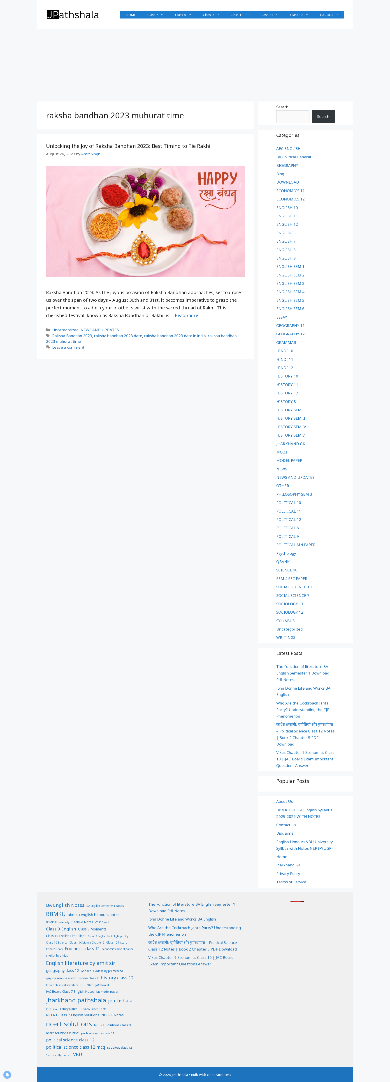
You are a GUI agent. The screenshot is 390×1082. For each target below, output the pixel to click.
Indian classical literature (62, 985)
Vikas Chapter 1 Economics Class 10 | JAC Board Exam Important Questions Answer (305, 759)
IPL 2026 (86, 985)
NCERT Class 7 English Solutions (72, 1015)
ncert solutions (69, 1023)
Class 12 (296, 14)
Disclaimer (285, 833)
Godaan (86, 971)
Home (281, 856)
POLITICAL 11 (288, 511)
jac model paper (107, 992)
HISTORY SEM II (290, 418)
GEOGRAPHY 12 (290, 333)
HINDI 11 (284, 359)
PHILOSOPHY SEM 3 (294, 494)
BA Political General (293, 156)
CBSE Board (102, 922)
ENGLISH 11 (287, 216)
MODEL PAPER (289, 460)
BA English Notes (65, 905)
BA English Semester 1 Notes (105, 906)
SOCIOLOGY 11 (289, 603)
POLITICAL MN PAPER (296, 544)
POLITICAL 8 (287, 527)
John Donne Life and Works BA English (182, 919)
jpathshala (120, 1000)
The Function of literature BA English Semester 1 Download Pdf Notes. (302, 673)
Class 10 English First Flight (66, 936)
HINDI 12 (284, 367)
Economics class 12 (82, 948)
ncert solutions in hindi (62, 1033)
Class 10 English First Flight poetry (108, 936)
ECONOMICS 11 (290, 190)
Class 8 (180, 14)
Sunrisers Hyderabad (58, 1055)
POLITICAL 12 (288, 519)
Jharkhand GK (288, 865)
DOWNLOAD (287, 182)
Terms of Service (291, 881)
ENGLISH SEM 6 (290, 308)
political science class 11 (97, 1033)
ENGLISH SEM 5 (290, 300)
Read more (186, 315)
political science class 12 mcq (75, 1047)
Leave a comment (68, 347)
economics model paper (117, 949)
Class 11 (266, 14)
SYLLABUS (285, 620)
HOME (131, 14)
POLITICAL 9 (287, 536)
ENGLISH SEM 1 (290, 266)
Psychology (286, 553)
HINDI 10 (284, 350)
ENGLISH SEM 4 (290, 291)
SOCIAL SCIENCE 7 (292, 595)
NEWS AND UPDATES (100, 329)
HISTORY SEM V (290, 435)
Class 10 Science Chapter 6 (87, 942)
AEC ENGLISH (288, 148)
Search (282, 106)
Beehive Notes (82, 922)
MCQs (281, 452)
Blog (280, 173)
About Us (284, 801)
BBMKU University (57, 922)
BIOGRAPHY (287, 165)
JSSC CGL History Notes (61, 1009)
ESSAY (281, 317)
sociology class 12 (119, 1047)
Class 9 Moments (92, 929)
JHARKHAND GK (290, 443)
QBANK (283, 561)
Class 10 (237, 14)
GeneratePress (219, 1074)
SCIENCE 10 (286, 570)
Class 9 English (61, 929)
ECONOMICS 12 (290, 199)
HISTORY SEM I (290, 409)
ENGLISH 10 (287, 207)
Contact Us (286, 824)
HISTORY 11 (287, 384)
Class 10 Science (56, 942)
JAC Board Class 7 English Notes (70, 991)
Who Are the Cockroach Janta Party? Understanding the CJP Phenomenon (302, 709)
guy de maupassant (61, 978)
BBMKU (56, 914)
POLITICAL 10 (288, 502)
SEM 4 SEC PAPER (291, 578)
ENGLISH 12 (287, 224)
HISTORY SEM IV (291, 426)
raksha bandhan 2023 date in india (175, 335)
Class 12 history (116, 942)
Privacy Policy (288, 873)
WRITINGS (285, 637)
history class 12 (117, 978)
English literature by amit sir (80, 963)
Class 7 (152, 14)
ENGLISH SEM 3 (290, 283)
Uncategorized (65, 329)
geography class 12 (62, 970)
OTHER (282, 485)
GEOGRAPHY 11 (290, 325)
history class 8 (88, 978)
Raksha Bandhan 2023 (72, 335)
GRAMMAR (286, 342)
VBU (77, 1054)
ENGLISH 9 (286, 258)
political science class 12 (70, 1040)
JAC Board (102, 985)
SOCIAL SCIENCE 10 (294, 586)
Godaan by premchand (108, 971)
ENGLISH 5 (286, 232)
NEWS (281, 469)
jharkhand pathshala (76, 1000)
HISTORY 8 (286, 401)
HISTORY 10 (287, 376)
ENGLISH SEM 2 (290, 275)
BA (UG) (326, 14)
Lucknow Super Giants (92, 1009)
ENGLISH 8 (286, 249)
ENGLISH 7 (286, 241)
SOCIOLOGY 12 (289, 612)
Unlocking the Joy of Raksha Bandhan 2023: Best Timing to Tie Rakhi (128, 146)
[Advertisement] (195, 63)
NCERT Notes (112, 1015)
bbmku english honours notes (93, 914)
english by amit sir (58, 956)
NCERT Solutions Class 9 (112, 1025)
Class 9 (208, 14)
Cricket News (54, 949)
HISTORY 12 (287, 393)
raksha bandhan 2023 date (118, 335)
